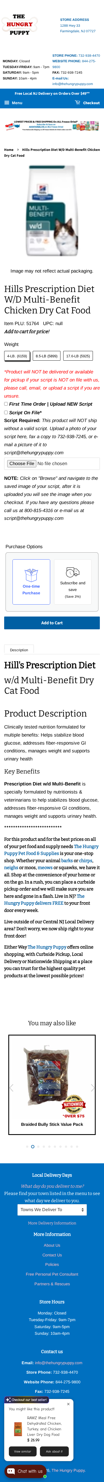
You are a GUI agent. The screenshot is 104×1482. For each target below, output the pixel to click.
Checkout (91, 103)
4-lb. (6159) (17, 356)
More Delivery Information (52, 1223)
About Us (52, 1245)
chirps (85, 860)
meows (45, 867)
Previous (11, 1088)
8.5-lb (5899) (46, 356)
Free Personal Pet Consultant (52, 1274)
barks (67, 860)
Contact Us (52, 1255)
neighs (11, 867)
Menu (16, 103)
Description (19, 650)
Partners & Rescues (52, 1284)
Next (93, 1088)
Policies (52, 1264)
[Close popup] (68, 1404)
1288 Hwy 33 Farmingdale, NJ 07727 (78, 25)
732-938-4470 (76, 56)
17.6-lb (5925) (78, 356)
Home (9, 149)
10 (77, 1146)
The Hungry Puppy (47, 947)
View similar (22, 1451)
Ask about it (54, 1451)
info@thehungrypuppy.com (58, 1363)
